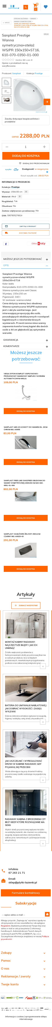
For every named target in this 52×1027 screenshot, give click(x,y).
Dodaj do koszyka (26, 156)
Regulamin (5, 926)
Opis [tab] (6, 265)
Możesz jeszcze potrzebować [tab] (22, 259)
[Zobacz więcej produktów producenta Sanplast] (46, 34)
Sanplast (16, 73)
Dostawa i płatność (28, 233)
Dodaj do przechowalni (35, 163)
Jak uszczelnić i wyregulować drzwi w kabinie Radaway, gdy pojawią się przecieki (23, 764)
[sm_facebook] (6, 243)
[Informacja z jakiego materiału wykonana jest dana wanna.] (19, 196)
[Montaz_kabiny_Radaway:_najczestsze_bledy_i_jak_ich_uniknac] (43, 666)
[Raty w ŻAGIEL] (38, 243)
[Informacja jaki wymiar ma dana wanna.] (26, 191)
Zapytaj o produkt (27, 226)
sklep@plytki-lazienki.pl (23, 882)
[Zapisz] (47, 914)
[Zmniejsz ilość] (7, 146)
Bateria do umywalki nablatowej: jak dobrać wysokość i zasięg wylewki (26, 708)
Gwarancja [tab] (10, 339)
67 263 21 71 (17, 872)
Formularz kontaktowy (26, 892)
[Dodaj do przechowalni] (45, 374)
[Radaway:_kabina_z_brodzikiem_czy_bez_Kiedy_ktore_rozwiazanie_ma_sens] (43, 843)
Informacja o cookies (14, 1016)
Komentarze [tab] (11, 346)
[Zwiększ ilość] (44, 146)
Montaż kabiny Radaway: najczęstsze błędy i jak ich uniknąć (21, 645)
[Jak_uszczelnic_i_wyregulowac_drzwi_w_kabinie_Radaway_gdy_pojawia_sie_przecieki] (43, 780)
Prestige (39, 73)
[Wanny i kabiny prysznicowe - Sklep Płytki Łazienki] (13, 6)
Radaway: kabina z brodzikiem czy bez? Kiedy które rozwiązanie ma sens (25, 822)
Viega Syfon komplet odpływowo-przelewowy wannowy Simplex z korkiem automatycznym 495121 (24, 376)
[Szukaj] (25, 7)
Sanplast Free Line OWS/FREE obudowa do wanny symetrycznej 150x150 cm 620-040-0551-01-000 (24, 482)
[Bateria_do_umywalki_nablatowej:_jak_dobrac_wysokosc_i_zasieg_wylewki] (43, 722)
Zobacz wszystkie (28, 605)
